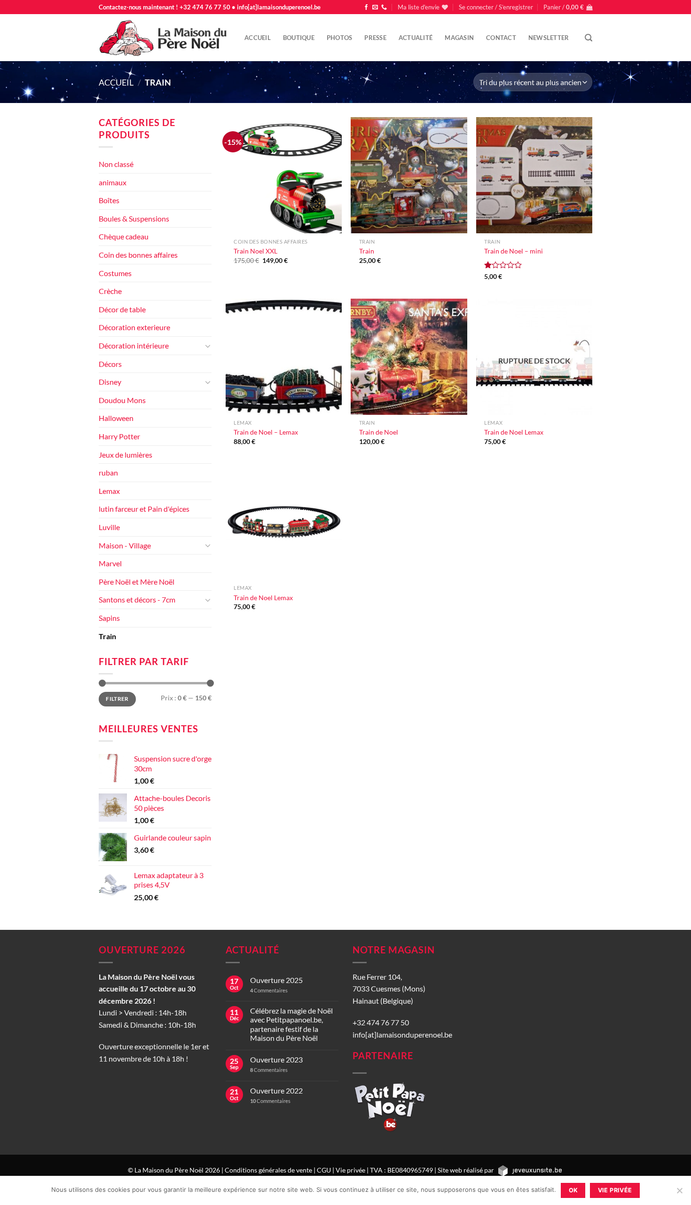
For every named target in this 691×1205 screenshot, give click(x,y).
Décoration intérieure (134, 345)
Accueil (257, 37)
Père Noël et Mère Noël (136, 581)
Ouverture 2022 (276, 1090)
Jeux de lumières (125, 454)
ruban (108, 472)
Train (107, 636)
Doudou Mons (122, 400)
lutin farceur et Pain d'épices (144, 508)
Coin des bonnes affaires (138, 254)
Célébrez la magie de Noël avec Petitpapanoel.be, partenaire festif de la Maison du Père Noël (291, 1024)
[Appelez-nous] (384, 7)
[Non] (679, 1193)
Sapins (109, 617)
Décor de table (122, 309)
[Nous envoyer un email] (375, 7)
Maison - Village (125, 545)
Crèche (110, 290)
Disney (110, 381)
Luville (109, 527)
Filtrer (117, 698)
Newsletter (548, 37)
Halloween (116, 417)
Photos (340, 37)
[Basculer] (208, 345)
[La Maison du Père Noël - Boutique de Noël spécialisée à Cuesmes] (164, 37)
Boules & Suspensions (134, 218)
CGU (324, 1169)
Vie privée (350, 1169)
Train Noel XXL (255, 251)
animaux (112, 182)
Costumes (115, 273)
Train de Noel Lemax (513, 432)
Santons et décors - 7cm (137, 599)
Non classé (116, 163)
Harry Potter (119, 436)
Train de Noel (378, 432)
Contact (501, 37)
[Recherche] (588, 38)
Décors (110, 363)
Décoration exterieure (134, 327)
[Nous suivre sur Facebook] (366, 7)
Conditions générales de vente (268, 1169)
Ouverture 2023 (276, 1059)
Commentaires (269, 990)
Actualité (415, 37)
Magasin (459, 37)
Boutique (298, 37)
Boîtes (109, 200)
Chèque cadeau (124, 236)
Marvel (110, 563)
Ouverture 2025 (276, 979)
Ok (573, 1190)
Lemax (109, 490)
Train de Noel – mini (513, 251)
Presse (375, 37)
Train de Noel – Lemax (266, 432)
